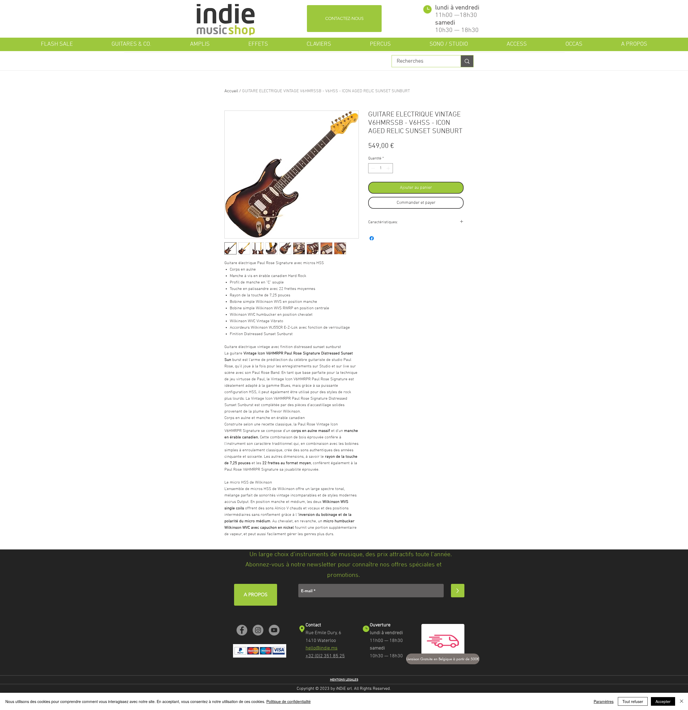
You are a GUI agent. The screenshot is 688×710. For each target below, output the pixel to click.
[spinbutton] (380, 168)
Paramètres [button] (604, 701)
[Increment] (388, 168)
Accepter (663, 701)
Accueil (231, 91)
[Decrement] (372, 168)
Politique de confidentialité (288, 701)
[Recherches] (467, 61)
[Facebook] (241, 630)
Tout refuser (632, 701)
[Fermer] (681, 701)
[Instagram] (258, 630)
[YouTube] (274, 630)
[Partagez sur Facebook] (371, 238)
